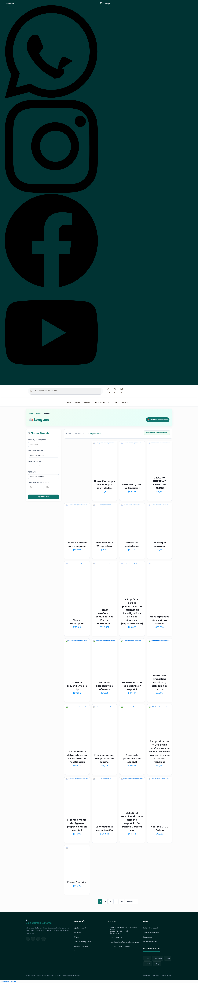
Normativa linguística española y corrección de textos (159, 682)
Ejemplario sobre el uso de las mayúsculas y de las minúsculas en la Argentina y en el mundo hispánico (159, 752)
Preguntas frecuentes (150, 942)
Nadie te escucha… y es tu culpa (77, 686)
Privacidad (146, 975)
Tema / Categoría (35, 451)
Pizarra (115, 402)
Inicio (69, 402)
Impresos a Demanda (81, 946)
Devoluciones (147, 937)
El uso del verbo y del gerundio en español (104, 758)
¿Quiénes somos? (80, 928)
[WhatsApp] (51, 98)
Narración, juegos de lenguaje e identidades (104, 485)
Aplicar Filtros (43, 497)
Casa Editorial (34, 461)
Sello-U (125, 402)
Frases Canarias (77, 882)
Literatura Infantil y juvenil (82, 942)
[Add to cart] (112, 446)
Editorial (87, 402)
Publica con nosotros (101, 402)
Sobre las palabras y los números (104, 686)
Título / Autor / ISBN (37, 440)
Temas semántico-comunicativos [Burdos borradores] (104, 616)
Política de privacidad (150, 928)
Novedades (77, 932)
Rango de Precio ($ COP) (38, 483)
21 (122, 901)
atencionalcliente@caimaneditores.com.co (125, 942)
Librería (77, 402)
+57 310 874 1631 (116, 937)
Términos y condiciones (151, 932)
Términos (156, 975)
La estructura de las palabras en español (132, 686)
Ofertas (76, 937)
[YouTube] (51, 381)
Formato (32, 472)
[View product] (112, 451)
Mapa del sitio (166, 975)
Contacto (77, 951)
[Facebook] (51, 286)
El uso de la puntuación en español (132, 758)
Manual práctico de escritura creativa (159, 620)
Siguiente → (132, 901)
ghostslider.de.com (8, 981)
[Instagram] (51, 192)
